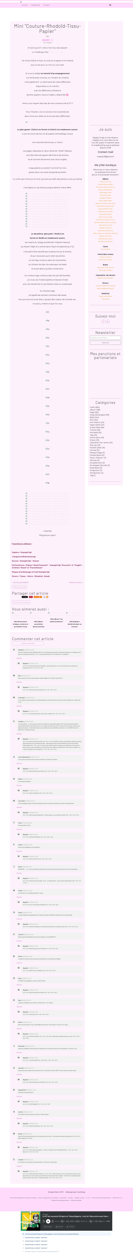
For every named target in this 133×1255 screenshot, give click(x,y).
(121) (97, 422)
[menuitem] (24, 5)
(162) (94, 412)
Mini (47, 36)
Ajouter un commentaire (28, 643)
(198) (95, 410)
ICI (67, 95)
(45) (97, 438)
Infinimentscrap (56, 52)
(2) (96, 473)
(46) (93, 435)
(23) (95, 445)
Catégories (35, 5)
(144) (94, 417)
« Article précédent (20, 582)
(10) (97, 455)
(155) (99, 415)
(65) (95, 430)
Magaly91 (20, 1198)
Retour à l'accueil (19, 587)
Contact (46, 5)
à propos (71, 1226)
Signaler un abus (80, 1198)
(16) (97, 448)
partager (60, 1226)
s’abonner (49, 1226)
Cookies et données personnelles (60, 1200)
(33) (94, 440)
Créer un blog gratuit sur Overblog (48, 1198)
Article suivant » (76, 582)
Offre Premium (117, 1198)
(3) (97, 463)
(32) (101, 443)
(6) (95, 460)
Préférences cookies (76, 1200)
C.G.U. (88, 1198)
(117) (97, 425)
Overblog (81, 1192)
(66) (97, 427)
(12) (95, 450)
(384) (95, 407)
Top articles (63, 1198)
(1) (92, 475)
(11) (97, 453)
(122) (94, 420)
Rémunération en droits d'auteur (101, 1198)
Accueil (25, 5)
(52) (96, 432)
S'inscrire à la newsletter (21, 602)
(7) (98, 458)
